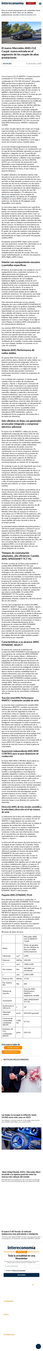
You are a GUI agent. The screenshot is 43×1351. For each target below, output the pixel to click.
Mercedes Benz (11, 1052)
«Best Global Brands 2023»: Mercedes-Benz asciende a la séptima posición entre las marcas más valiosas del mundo (21, 1174)
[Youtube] (21, 1291)
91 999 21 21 (8, 1343)
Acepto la (15, 1270)
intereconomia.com (28, 15)
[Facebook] (15, 1291)
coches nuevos (13, 1048)
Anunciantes (8, 1309)
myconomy (7, 1305)
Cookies (6, 1329)
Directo (31, 3)
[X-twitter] (9, 1291)
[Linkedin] (33, 1291)
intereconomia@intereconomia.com (16, 1340)
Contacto (7, 1318)
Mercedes (36, 81)
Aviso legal (7, 1322)
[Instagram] (27, 1291)
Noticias (7, 64)
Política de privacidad (11, 1325)
